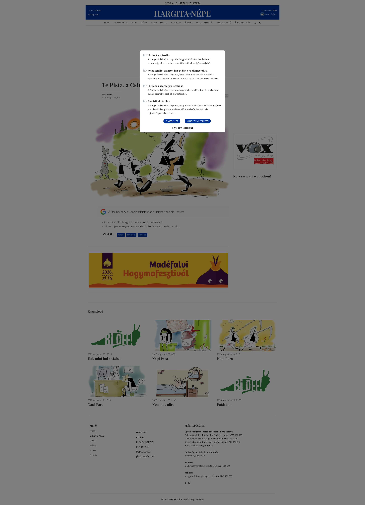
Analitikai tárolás (159, 101)
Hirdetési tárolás (159, 55)
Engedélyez (172, 121)
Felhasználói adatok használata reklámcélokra (177, 70)
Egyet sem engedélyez (182, 127)
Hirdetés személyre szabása (165, 86)
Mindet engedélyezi (198, 121)
